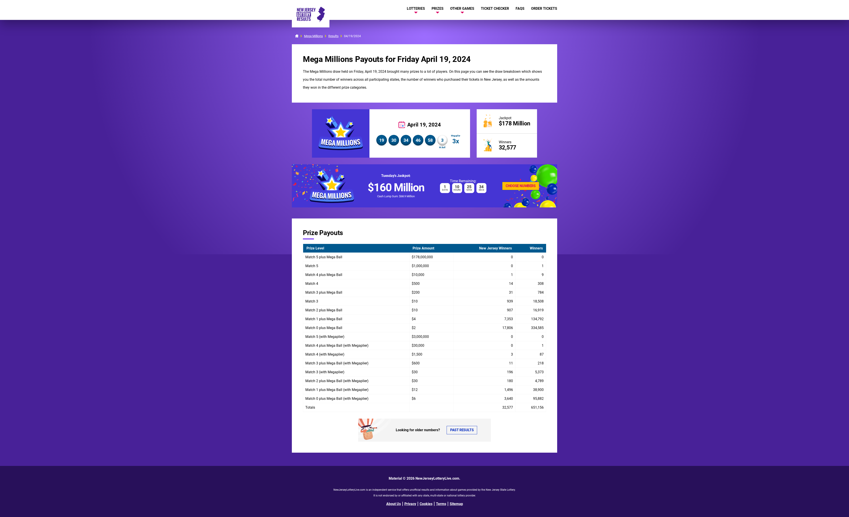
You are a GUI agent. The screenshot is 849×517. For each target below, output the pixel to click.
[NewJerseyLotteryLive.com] (310, 21)
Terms (441, 504)
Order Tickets (544, 8)
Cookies (426, 504)
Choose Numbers (520, 186)
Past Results (462, 430)
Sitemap (456, 504)
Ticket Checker (495, 8)
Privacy (410, 504)
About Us (393, 504)
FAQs (520, 8)
